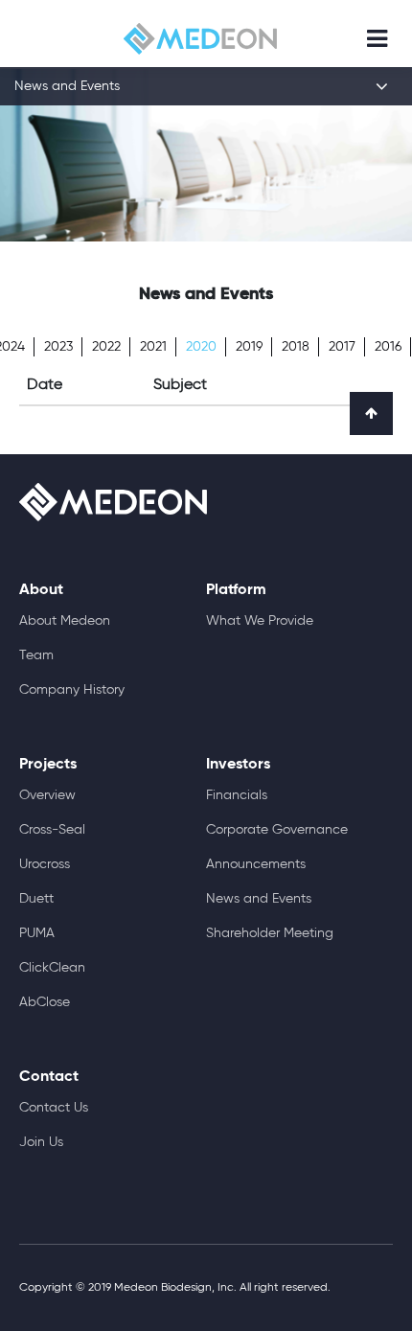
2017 (342, 347)
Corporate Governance (277, 830)
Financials (236, 795)
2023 (58, 347)
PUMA (37, 933)
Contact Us (53, 1107)
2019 (249, 347)
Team (36, 655)
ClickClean (52, 968)
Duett (36, 899)
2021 (153, 347)
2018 (295, 347)
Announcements (256, 864)
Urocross (44, 864)
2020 (201, 347)
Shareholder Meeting (269, 933)
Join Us (41, 1142)
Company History (72, 690)
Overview (47, 795)
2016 (388, 347)
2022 (106, 347)
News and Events (258, 899)
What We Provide (259, 621)
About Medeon (64, 621)
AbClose (44, 1002)
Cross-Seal (52, 830)
